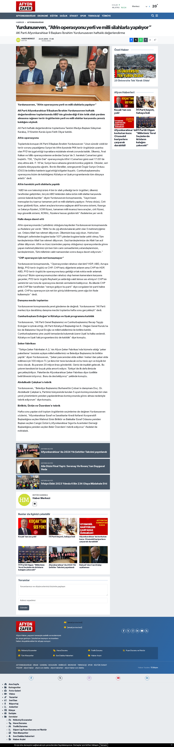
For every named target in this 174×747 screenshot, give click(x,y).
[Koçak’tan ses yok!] (32, 526)
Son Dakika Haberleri (64, 656)
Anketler (13, 707)
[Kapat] (172, 745)
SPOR (83, 16)
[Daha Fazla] (146, 40)
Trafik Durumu (96, 650)
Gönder (24, 608)
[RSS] (146, 631)
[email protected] (75, 622)
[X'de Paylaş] (136, 40)
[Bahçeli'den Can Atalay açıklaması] (93, 554)
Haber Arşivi (96, 656)
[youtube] (118, 678)
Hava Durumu (62, 650)
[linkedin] (147, 678)
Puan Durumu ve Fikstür (135, 650)
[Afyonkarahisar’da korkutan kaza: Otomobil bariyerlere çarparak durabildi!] (93, 526)
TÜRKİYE (106, 16)
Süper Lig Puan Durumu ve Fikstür (30, 730)
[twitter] (60, 678)
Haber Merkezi (41, 498)
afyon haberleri (57, 668)
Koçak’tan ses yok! (27, 537)
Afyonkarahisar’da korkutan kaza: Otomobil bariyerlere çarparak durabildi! (92, 539)
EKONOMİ (43, 16)
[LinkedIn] (137, 631)
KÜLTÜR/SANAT (100, 665)
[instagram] (89, 678)
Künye (12, 710)
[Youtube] (142, 631)
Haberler (20, 22)
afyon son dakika (42, 668)
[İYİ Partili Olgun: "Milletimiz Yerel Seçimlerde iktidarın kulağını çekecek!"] (32, 554)
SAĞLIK (63, 16)
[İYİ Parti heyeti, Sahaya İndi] (63, 526)
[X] (128, 631)
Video (12, 694)
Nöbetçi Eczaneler (29, 650)
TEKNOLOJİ (94, 16)
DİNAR (35, 665)
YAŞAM (19, 668)
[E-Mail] (35, 504)
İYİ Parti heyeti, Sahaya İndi (62, 537)
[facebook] (31, 678)
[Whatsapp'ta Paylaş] (140, 40)
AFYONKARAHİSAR (25, 16)
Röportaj (13, 704)
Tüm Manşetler (27, 656)
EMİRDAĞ (62, 665)
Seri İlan (13, 700)
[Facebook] (124, 631)
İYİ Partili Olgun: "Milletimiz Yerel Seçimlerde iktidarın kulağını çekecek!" (31, 567)
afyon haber (29, 668)
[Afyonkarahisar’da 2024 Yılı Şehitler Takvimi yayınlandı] (63, 554)
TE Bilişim (154, 668)
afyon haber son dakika (74, 668)
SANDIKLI (43, 665)
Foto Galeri (15, 691)
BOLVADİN (53, 665)
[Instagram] (133, 631)
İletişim (12, 713)
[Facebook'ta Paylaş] (131, 40)
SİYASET (74, 16)
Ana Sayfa (14, 684)
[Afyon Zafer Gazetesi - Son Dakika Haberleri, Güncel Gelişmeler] (25, 6)
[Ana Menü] (156, 16)
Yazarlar (13, 697)
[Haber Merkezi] (24, 500)
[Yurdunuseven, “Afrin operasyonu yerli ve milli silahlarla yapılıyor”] (63, 73)
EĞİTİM (54, 16)
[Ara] (153, 16)
